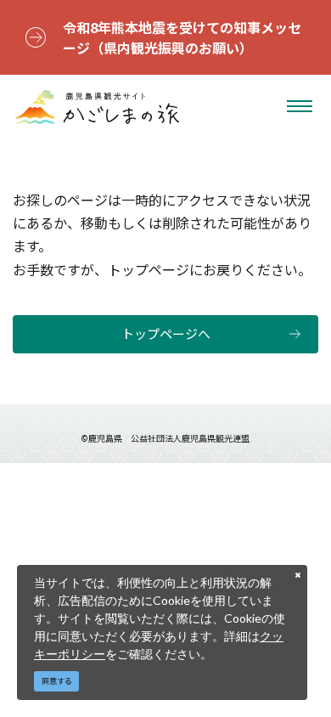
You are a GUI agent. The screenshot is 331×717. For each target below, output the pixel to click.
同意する (57, 680)
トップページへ (165, 333)
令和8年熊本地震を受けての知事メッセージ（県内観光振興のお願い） (182, 37)
